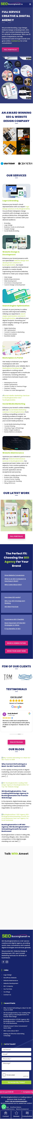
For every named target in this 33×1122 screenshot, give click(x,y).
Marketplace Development (12, 368)
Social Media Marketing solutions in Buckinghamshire (14, 411)
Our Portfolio (7, 989)
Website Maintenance (10, 980)
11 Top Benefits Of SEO (12, 629)
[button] (1, 141)
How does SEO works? (13, 597)
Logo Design (7, 975)
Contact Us (7, 995)
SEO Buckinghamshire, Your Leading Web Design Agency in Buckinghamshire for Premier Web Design (15, 794)
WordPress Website (9, 978)
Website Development (10, 983)
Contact (6, 1116)
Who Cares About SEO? (13, 585)
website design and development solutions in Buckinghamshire (15, 263)
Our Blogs (6, 992)
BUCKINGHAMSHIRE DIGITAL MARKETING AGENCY (16, 1103)
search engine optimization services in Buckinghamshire (14, 316)
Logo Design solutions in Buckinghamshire (16, 208)
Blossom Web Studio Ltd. (16, 1099)
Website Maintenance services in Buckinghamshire (13, 460)
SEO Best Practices (11, 607)
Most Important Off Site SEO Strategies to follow (15, 624)
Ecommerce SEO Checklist (14, 619)
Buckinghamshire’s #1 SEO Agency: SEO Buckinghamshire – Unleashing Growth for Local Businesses (16, 828)
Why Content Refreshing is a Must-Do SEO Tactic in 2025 (14, 765)
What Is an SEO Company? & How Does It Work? (15, 580)
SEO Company (8, 986)
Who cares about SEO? (11, 1031)
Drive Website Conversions (14, 575)
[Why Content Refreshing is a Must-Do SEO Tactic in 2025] (16, 759)
